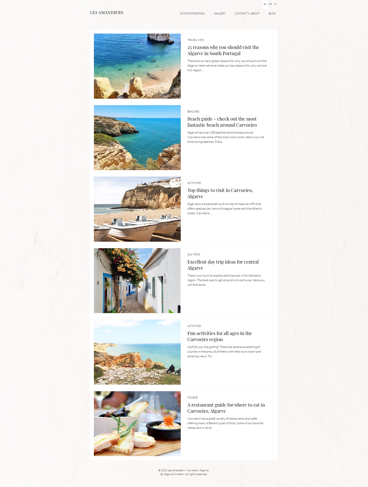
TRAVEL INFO (195, 39)
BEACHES (193, 111)
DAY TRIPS (193, 254)
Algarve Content (173, 474)
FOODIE (192, 397)
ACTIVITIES (194, 182)
